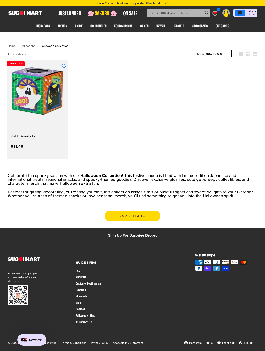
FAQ (78, 270)
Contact (80, 309)
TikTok (248, 342)
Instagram (195, 342)
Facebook (228, 342)
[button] (64, 66)
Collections (28, 45)
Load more (133, 216)
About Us (81, 277)
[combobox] (178, 13)
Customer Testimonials (88, 283)
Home (12, 45)
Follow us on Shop (85, 315)
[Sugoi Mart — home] (25, 13)
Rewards (81, 289)
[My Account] (226, 13)
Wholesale (81, 296)
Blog (78, 302)
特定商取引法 (84, 321)
